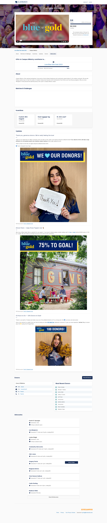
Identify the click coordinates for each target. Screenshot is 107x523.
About (17, 53)
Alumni (22, 386)
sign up (85, 2)
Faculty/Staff (24, 389)
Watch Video (71, 462)
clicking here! (86, 35)
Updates (41, 53)
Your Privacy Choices (70, 512)
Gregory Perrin (33, 461)
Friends (22, 391)
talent (74, 232)
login (90, 2)
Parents (22, 394)
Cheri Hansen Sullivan (35, 476)
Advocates (53, 53)
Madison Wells (33, 490)
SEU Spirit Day (50, 322)
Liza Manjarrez (33, 430)
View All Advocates (53, 497)
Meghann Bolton (34, 468)
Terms (57, 512)
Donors (46, 53)
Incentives (34, 53)
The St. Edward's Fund (28, 223)
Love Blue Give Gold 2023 (20, 50)
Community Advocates (36, 447)
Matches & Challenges (25, 53)
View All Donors (87, 377)
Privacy (62, 512)
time (70, 232)
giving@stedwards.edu (87, 512)
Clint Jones (32, 454)
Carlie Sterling (33, 483)
